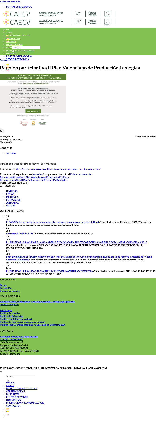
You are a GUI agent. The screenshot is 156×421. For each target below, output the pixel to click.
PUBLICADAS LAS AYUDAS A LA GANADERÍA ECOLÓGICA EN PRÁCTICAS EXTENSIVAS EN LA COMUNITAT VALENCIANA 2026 (76, 242)
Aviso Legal (6, 310)
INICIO (9, 29)
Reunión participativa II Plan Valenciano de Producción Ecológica (34, 177)
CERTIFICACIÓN (13, 38)
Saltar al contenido (10, 1)
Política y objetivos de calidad (16, 318)
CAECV (9, 32)
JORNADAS (12, 202)
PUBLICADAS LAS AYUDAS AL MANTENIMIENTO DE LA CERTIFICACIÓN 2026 (49, 271)
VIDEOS (10, 205)
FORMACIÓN (13, 199)
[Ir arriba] (1, 371)
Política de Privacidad (11, 316)
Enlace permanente (80, 174)
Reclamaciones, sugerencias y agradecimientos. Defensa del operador (37, 301)
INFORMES (12, 196)
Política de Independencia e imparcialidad (22, 321)
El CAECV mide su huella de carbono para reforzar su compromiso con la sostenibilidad (52, 221)
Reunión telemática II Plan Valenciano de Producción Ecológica (33, 179)
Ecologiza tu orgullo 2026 (19, 233)
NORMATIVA (11, 48)
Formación (5, 287)
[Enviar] (7, 380)
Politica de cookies (10, 313)
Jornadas (3, 60)
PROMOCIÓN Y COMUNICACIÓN (20, 51)
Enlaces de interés (10, 290)
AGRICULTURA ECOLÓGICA (18, 35)
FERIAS (10, 193)
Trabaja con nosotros (11, 339)
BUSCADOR (11, 41)
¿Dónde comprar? (9, 304)
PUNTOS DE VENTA (14, 44)
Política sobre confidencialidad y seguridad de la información (32, 324)
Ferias (3, 285)
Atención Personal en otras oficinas (19, 336)
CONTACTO (11, 54)
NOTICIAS (12, 191)
